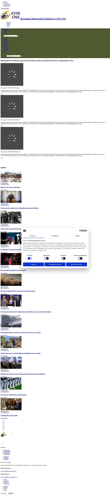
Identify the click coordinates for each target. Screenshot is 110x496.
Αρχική (5, 38)
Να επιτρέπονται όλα (76, 264)
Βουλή (5, 42)
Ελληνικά (9, 22)
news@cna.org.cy (12, 477)
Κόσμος (5, 48)
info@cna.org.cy (12, 471)
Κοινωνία (6, 43)
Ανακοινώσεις (7, 4)
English (8, 23)
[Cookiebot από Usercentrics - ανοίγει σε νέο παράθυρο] (80, 231)
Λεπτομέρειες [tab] (55, 235)
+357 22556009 (4, 471)
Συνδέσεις (6, 482)
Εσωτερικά (6, 45)
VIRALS (6, 459)
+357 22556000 (4, 477)
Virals (5, 50)
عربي (8, 26)
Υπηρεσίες (6, 3)
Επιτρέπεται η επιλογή (55, 264)
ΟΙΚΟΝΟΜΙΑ (7, 451)
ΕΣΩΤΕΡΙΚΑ (7, 454)
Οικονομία (6, 41)
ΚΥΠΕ (5, 1)
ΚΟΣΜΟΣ (6, 458)
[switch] (46, 258)
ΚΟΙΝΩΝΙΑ (7, 453)
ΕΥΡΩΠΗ (6, 456)
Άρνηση (33, 264)
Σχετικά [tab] (77, 235)
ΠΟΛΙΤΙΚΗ (7, 450)
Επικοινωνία (7, 6)
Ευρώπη (6, 46)
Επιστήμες (6, 52)
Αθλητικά (6, 49)
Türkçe (8, 25)
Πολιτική (6, 39)
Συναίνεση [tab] (32, 235)
